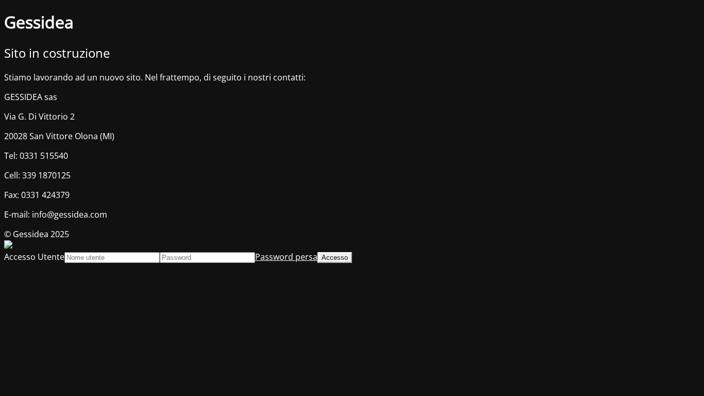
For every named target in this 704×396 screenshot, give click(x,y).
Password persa (286, 256)
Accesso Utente (34, 256)
